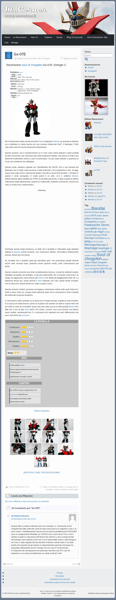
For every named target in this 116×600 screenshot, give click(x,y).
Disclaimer (59, 576)
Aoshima (88, 209)
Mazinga (90, 244)
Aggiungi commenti (70, 58)
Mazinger (91, 248)
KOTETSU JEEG (97, 242)
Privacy (60, 573)
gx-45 (107, 238)
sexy (94, 255)
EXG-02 (9, 564)
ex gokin (101, 222)
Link (6, 42)
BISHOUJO (89, 212)
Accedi (90, 67)
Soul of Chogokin (44, 58)
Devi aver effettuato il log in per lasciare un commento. (27, 501)
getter (93, 228)
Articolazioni (13, 341)
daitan (99, 216)
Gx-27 (99, 200)
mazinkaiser (89, 252)
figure (87, 228)
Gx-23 (99, 186)
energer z (61, 487)
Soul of (26, 64)
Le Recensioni (19, 37)
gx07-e (75, 487)
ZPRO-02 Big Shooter (103, 146)
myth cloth (106, 251)
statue (105, 259)
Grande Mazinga (93, 235)
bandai (22, 365)
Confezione (14, 327)
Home (7, 37)
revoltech (88, 255)
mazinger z (50, 489)
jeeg (87, 241)
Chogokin (36, 64)
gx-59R (97, 170)
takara (87, 265)
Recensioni (27, 58)
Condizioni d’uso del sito (60, 579)
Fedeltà (16, 346)
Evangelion (91, 221)
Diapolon (97, 123)
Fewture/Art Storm (97, 225)
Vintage (14, 42)
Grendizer (100, 238)
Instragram (92, 71)
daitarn (105, 216)
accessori (25, 315)
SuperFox (101, 196)
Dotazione (14, 332)
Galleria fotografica (42, 411)
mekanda (97, 252)
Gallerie (48, 37)
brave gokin (99, 212)
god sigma (102, 229)
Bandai (19, 58)
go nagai (69, 487)
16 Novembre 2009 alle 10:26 (23, 519)
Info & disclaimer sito (97, 37)
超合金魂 (99, 271)
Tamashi (93, 265)
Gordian (107, 232)
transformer (95, 268)
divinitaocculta (18, 516)
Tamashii (101, 265)
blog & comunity (75, 37)
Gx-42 (74, 564)
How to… (35, 37)
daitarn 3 (89, 218)
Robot (34, 58)
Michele (19, 487)
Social (59, 37)
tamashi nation (73, 489)
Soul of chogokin (61, 489)
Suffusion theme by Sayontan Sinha (101, 593)
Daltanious (98, 218)
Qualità (16, 337)
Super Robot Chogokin (96, 262)
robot (58, 176)
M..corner (15, 593)
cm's (93, 215)
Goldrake (89, 231)
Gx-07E (20, 54)
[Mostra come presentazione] (42, 472)
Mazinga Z (102, 244)
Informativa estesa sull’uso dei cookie (60, 582)
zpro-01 (104, 268)
